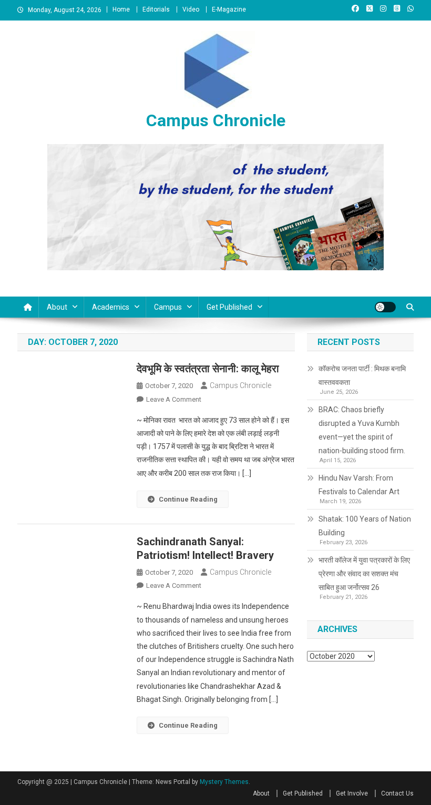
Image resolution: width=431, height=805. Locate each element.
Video (190, 9)
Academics (110, 307)
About (57, 307)
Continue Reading (188, 499)
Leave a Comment (173, 399)
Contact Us (397, 793)
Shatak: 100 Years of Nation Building (365, 526)
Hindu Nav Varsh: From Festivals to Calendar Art (359, 485)
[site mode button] (385, 307)
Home (121, 9)
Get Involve (352, 793)
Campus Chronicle (215, 120)
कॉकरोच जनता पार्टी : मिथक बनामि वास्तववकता (362, 375)
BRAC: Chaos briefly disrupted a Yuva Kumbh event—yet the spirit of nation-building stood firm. (362, 430)
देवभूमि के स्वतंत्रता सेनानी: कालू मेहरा (208, 368)
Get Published (229, 307)
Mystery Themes (224, 782)
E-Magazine (229, 9)
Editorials (156, 9)
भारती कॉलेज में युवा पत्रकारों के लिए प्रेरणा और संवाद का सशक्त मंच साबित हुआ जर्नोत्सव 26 (364, 574)
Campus (168, 307)
